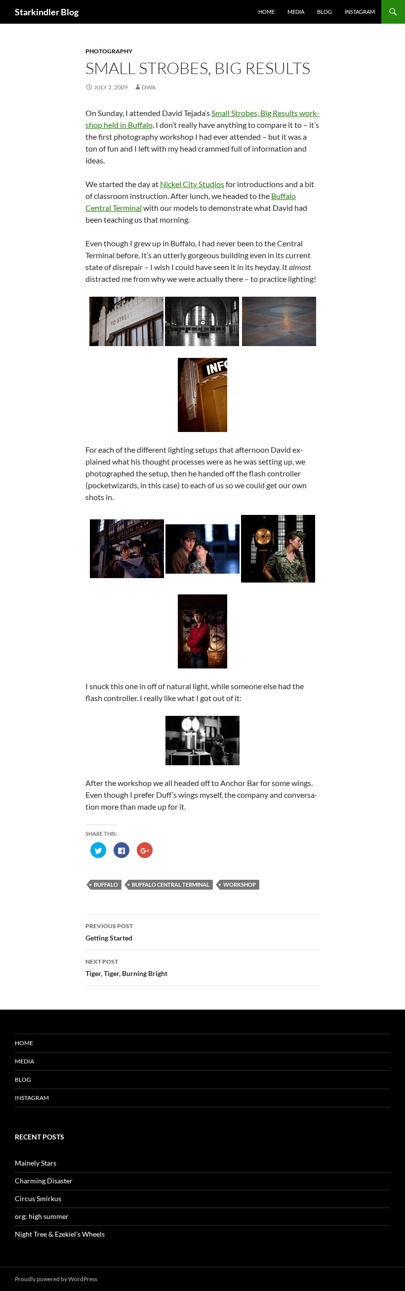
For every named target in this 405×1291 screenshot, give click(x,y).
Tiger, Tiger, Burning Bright (126, 968)
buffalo (106, 884)
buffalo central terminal (170, 884)
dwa (149, 87)
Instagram (360, 11)
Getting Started (109, 932)
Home (266, 11)
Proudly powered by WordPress (56, 1279)
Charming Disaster (44, 1180)
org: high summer (42, 1216)
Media (295, 11)
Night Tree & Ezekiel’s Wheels (60, 1234)
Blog (324, 11)
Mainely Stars (35, 1163)
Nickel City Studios (192, 184)
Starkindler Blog (47, 11)
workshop (239, 884)
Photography (108, 51)
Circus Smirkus (38, 1198)
